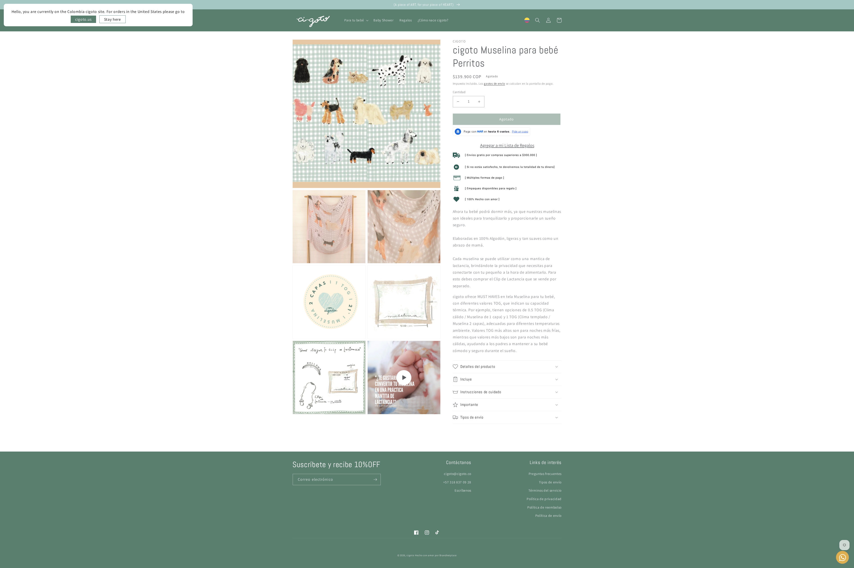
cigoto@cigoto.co (457, 473)
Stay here (112, 19)
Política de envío (548, 515)
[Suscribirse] (375, 479)
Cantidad (459, 92)
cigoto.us (83, 19)
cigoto (410, 555)
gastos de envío (494, 84)
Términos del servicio (545, 490)
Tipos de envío (550, 482)
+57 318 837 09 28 (457, 482)
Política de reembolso (544, 507)
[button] (356, 20)
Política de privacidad (544, 499)
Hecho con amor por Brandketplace (436, 555)
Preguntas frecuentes (545, 473)
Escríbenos (463, 490)
